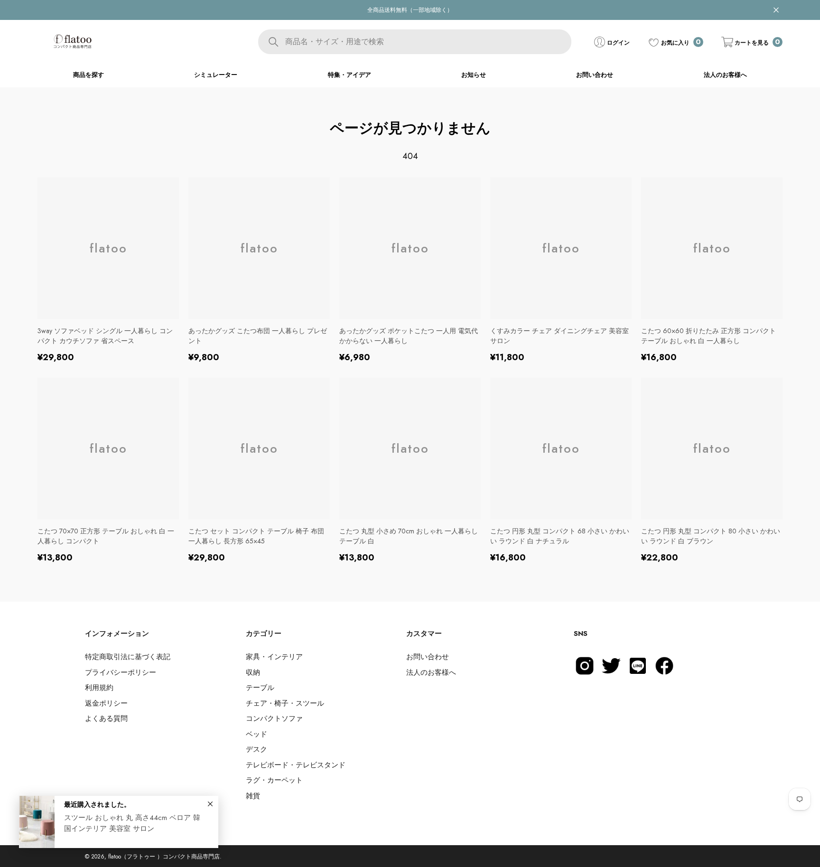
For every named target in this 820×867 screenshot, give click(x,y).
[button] (752, 42)
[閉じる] (776, 10)
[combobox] (428, 42)
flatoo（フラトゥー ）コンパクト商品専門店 (164, 856)
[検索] (414, 41)
